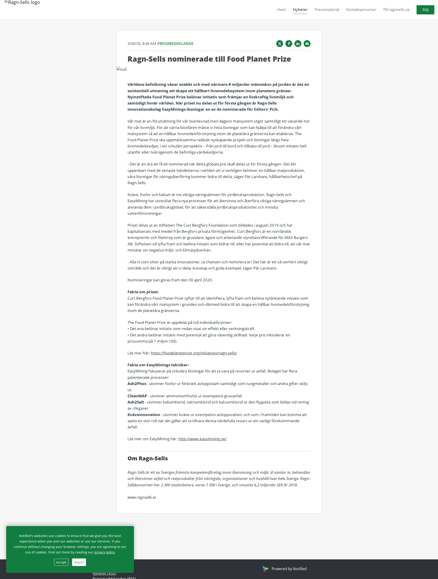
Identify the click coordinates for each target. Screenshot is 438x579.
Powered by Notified (289, 568)
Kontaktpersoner (361, 9)
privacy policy (104, 552)
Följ (425, 9)
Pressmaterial (327, 9)
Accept (61, 562)
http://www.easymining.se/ (202, 438)
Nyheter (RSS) (104, 573)
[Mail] (307, 43)
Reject (79, 562)
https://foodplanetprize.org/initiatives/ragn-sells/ (194, 353)
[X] (279, 43)
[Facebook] (288, 43)
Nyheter (300, 9)
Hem (281, 9)
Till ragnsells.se (396, 9)
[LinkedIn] (298, 43)
